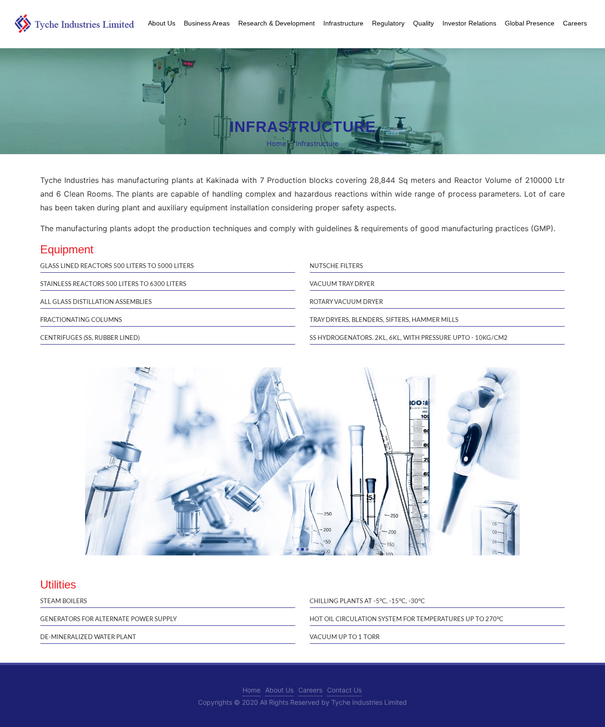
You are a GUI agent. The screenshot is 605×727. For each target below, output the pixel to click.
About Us (279, 690)
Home (276, 144)
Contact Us (344, 690)
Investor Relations (469, 23)
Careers (310, 690)
